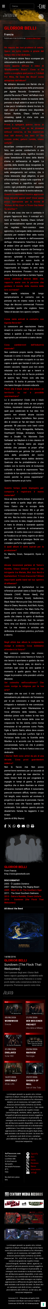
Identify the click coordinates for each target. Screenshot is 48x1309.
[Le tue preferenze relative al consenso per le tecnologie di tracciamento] (43, 1304)
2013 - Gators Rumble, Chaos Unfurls (22, 896)
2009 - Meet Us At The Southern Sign (23, 890)
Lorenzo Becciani (33, 38)
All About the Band (13, 908)
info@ (34, 1172)
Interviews (36, 1169)
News (33, 1166)
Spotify (34, 1153)
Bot (32, 1157)
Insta (33, 1160)
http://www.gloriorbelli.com (17, 874)
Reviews (35, 1163)
